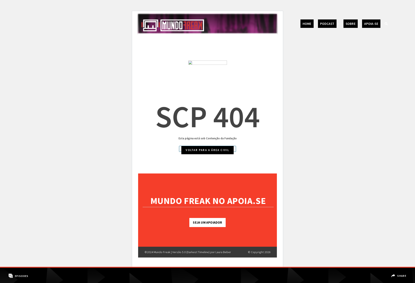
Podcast (327, 24)
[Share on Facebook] (399, 273)
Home (307, 24)
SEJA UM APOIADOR (207, 222)
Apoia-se (371, 24)
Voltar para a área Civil (207, 150)
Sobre (351, 24)
